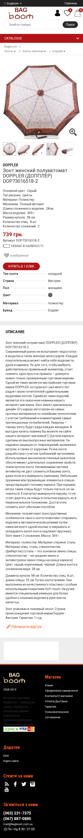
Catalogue (13, 38)
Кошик (49, 685)
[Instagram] (33, 784)
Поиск (70, 24)
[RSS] (7, 784)
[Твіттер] (25, 784)
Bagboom (13, 3)
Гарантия (50, 706)
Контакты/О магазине (59, 696)
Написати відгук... (28, 626)
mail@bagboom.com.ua (18, 824)
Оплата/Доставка (56, 701)
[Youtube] (7, 789)
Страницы (71, 3)
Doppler (10, 165)
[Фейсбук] (16, 784)
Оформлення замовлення (61, 690)
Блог (6, 755)
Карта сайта (11, 761)
